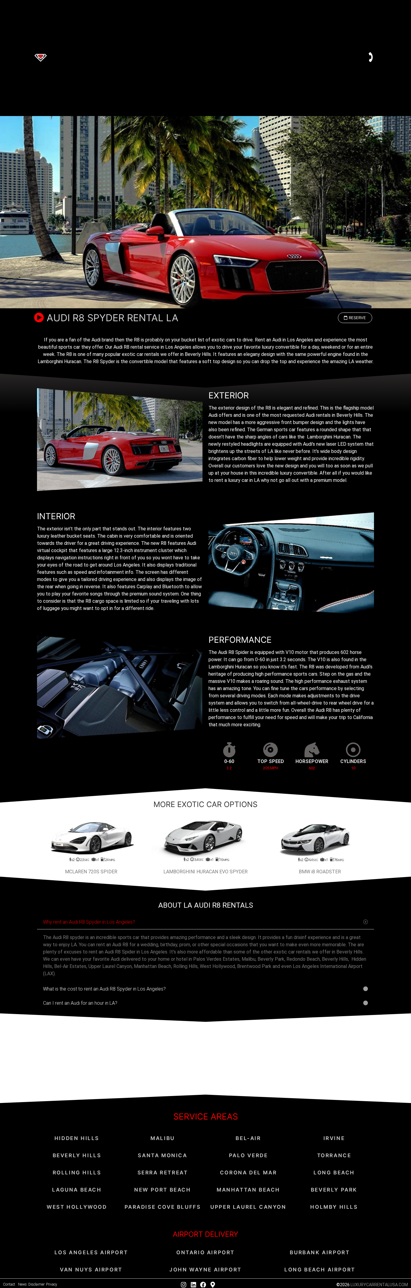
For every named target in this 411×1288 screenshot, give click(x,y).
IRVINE (334, 1138)
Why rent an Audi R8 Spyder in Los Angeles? (89, 922)
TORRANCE (334, 1155)
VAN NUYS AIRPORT (91, 1270)
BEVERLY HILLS (77, 1155)
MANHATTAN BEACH (248, 1190)
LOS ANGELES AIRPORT (91, 1252)
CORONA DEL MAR (248, 1173)
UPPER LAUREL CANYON (248, 1207)
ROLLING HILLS (77, 1173)
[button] (355, 318)
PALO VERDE (248, 1155)
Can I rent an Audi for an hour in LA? (80, 1003)
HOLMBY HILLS (334, 1207)
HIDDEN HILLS (76, 1138)
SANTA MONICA (162, 1155)
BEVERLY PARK (334, 1190)
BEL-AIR (248, 1138)
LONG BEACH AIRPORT (319, 1270)
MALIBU (162, 1138)
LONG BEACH (334, 1173)
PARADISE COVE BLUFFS (163, 1207)
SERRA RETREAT (163, 1173)
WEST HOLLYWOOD (77, 1207)
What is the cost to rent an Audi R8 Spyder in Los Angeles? (104, 989)
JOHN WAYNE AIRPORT (205, 1270)
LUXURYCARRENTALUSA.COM (379, 1284)
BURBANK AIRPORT (320, 1252)
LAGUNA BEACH (76, 1190)
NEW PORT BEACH (162, 1190)
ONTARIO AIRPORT (205, 1252)
